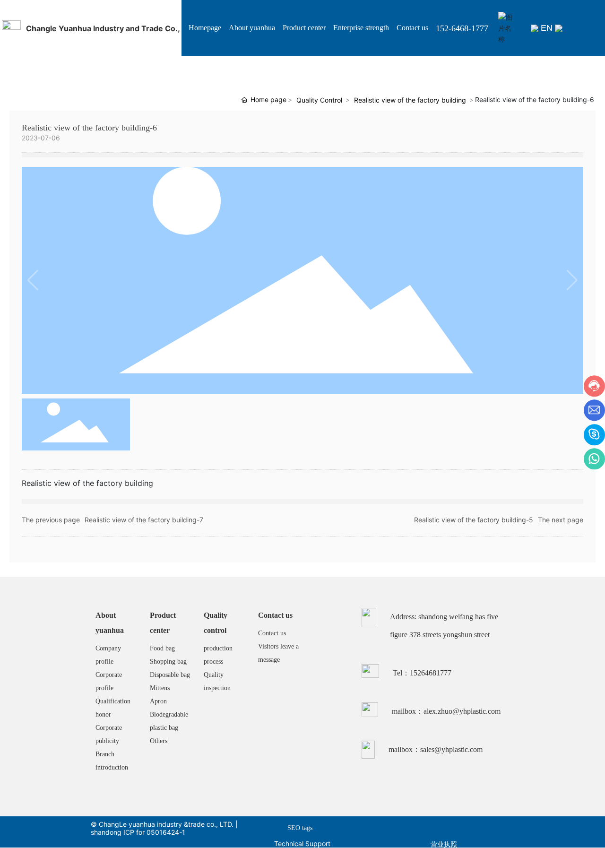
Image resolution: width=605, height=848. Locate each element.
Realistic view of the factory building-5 (473, 520)
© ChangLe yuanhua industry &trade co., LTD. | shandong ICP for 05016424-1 (164, 828)
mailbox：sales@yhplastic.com (436, 749)
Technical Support (302, 843)
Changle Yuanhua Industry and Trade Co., (103, 28)
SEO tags (299, 827)
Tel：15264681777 (422, 673)
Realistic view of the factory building (410, 100)
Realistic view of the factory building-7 (144, 520)
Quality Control (319, 100)
